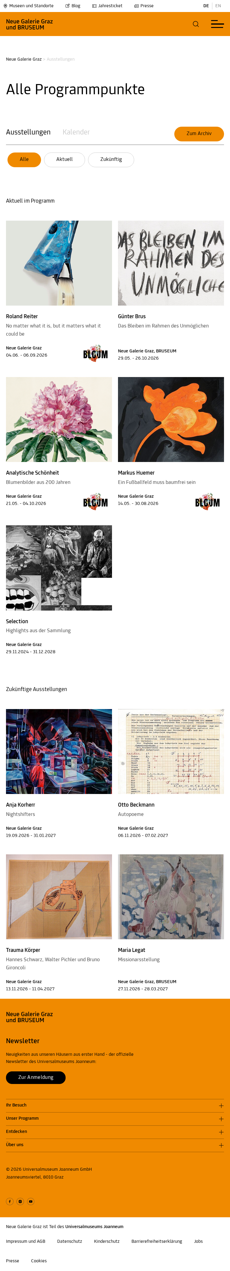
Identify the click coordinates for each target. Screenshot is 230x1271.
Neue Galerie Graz (24, 59)
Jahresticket (110, 6)
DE (206, 6)
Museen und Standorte (31, 6)
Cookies (39, 1261)
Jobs (198, 1241)
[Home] (29, 24)
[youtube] (30, 1201)
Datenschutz (69, 1241)
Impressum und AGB (25, 1241)
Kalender (76, 132)
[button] (196, 24)
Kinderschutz (106, 1241)
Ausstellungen (28, 132)
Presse (147, 6)
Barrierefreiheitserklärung (156, 1241)
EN (218, 6)
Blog (76, 6)
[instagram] (20, 1201)
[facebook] (9, 1201)
